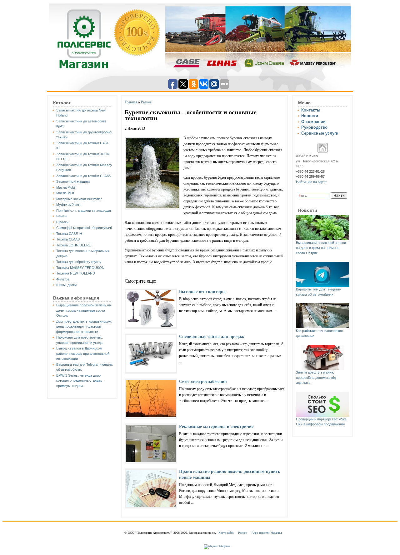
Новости (309, 115)
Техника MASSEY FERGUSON (80, 268)
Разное (146, 102)
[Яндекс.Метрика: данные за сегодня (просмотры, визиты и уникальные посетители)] (217, 546)
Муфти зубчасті (68, 204)
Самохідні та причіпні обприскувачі (84, 228)
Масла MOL (65, 193)
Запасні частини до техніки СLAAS (83, 176)
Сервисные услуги (319, 133)
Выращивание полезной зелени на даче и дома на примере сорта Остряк (83, 310)
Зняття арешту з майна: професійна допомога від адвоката (316, 377)
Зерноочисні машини (73, 181)
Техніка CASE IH (69, 233)
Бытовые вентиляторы (202, 291)
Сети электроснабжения (203, 381)
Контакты (310, 110)
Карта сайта (225, 532)
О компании (313, 121)
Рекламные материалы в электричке (216, 426)
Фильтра (62, 279)
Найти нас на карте (311, 182)
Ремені (61, 216)
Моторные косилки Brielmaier (79, 199)
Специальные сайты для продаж (211, 336)
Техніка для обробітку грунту (79, 262)
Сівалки (62, 222)
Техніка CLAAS (68, 239)
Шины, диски (66, 285)
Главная (131, 102)
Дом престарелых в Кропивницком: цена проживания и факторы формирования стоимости (84, 327)
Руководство (314, 127)
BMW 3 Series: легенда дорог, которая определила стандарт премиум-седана (80, 381)
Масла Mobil (65, 187)
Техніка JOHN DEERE (73, 245)
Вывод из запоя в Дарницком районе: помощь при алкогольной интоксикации (82, 353)
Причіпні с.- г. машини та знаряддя (83, 210)
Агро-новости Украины (267, 532)
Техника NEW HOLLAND (75, 273)
